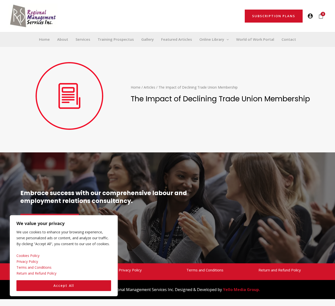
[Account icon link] (310, 16)
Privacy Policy (27, 261)
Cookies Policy (27, 255)
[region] (64, 255)
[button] (274, 16)
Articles (149, 87)
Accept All (63, 285)
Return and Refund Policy (36, 273)
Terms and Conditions (34, 267)
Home (136, 87)
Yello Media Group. (241, 289)
